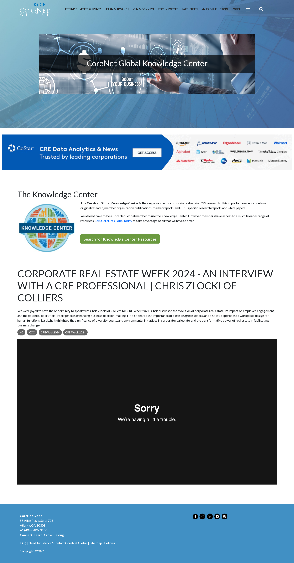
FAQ (23, 543)
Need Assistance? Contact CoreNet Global (57, 543)
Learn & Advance (117, 9)
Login (236, 9)
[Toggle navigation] (247, 9)
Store (224, 9)
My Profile (209, 9)
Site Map (96, 543)
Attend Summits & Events (83, 9)
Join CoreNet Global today (113, 221)
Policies (109, 543)
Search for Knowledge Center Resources (120, 239)
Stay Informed (168, 9)
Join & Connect (143, 9)
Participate (190, 9)
